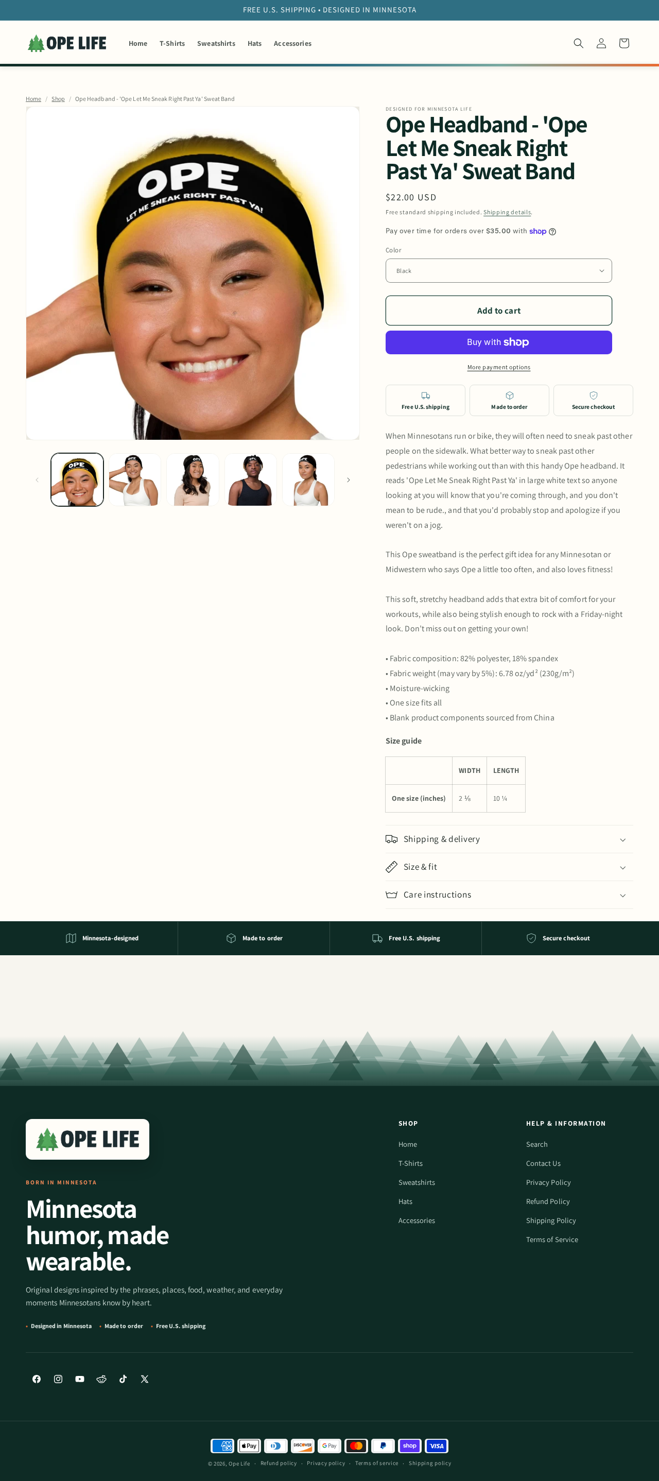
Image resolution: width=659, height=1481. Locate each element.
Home (33, 98)
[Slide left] (37, 480)
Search (537, 1144)
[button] (578, 43)
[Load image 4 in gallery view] (250, 479)
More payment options (499, 367)
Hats (405, 1201)
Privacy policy (326, 1463)
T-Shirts (410, 1163)
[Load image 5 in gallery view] (308, 479)
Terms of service (376, 1463)
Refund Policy (548, 1201)
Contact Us (543, 1163)
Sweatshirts (417, 1182)
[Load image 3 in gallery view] (192, 479)
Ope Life (239, 1463)
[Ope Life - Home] (87, 1139)
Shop (57, 98)
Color (393, 250)
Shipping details (507, 212)
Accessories (417, 1220)
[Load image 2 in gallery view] (135, 479)
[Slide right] (348, 480)
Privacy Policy (548, 1182)
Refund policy (279, 1463)
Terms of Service (552, 1239)
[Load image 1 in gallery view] (77, 479)
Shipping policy (430, 1463)
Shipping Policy (551, 1220)
